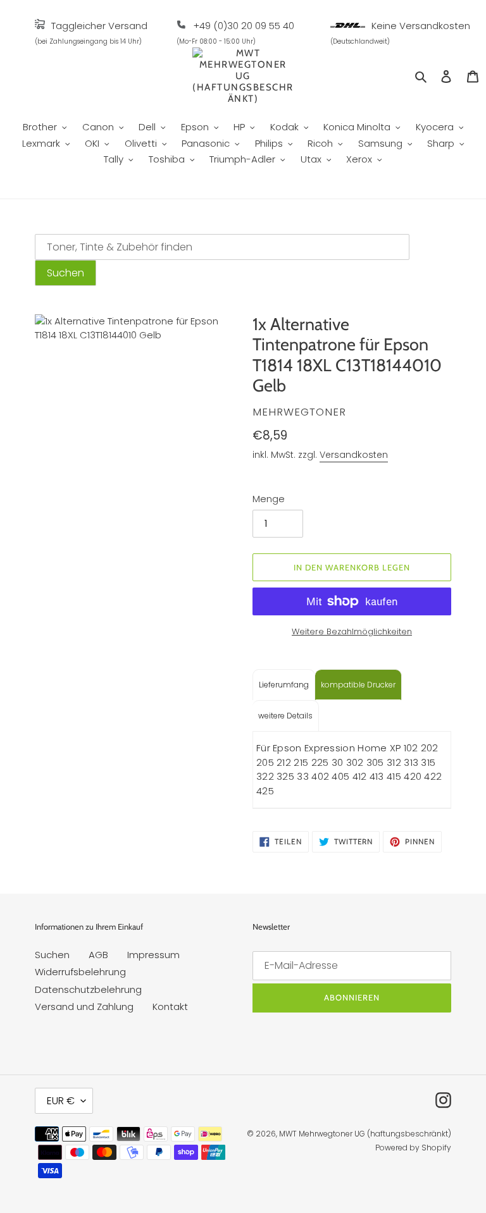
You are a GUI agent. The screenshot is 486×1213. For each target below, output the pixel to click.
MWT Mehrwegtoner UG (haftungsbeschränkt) (365, 1133)
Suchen (52, 954)
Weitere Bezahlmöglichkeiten (352, 631)
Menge (268, 498)
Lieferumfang (284, 684)
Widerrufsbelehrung (80, 971)
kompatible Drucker (358, 684)
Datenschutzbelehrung (88, 989)
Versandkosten (354, 454)
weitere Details (285, 715)
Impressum (153, 954)
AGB (98, 954)
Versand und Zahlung (84, 1006)
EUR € (61, 1100)
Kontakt (170, 1006)
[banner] (40, 25)
